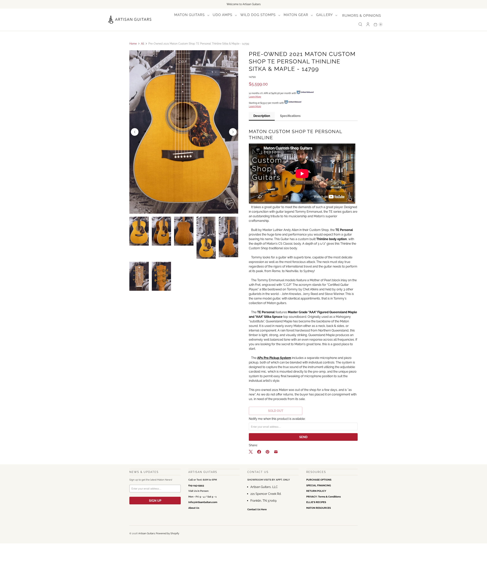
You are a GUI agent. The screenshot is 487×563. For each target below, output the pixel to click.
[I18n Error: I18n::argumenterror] (139, 231)
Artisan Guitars (146, 533)
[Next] (233, 132)
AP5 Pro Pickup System (274, 358)
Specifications (290, 116)
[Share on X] (252, 452)
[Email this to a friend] (276, 452)
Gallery (325, 15)
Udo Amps (223, 15)
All (142, 43)
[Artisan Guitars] (130, 19)
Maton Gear (296, 15)
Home (133, 43)
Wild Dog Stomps (258, 15)
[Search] (360, 24)
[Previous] (134, 132)
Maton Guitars (190, 15)
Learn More (255, 96)
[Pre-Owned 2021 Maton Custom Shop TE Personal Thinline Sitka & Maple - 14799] (183, 132)
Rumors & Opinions (361, 16)
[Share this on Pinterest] (267, 452)
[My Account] (368, 24)
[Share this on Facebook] (259, 452)
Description (261, 116)
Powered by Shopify (167, 533)
